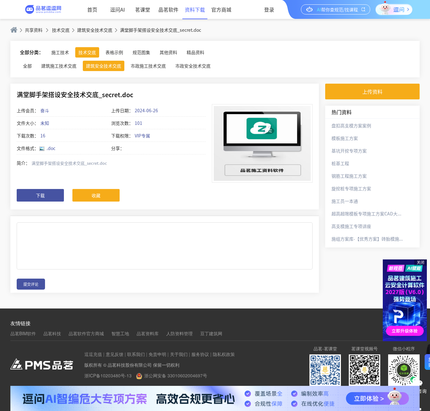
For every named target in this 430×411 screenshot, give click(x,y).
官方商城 (221, 9)
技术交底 (61, 30)
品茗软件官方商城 (86, 333)
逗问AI (117, 9)
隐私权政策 (224, 354)
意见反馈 (114, 354)
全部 (27, 66)
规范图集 (141, 52)
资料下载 (195, 9)
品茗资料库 (148, 333)
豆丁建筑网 (211, 333)
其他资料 (168, 52)
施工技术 (60, 52)
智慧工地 (120, 333)
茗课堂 (142, 9)
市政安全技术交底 (193, 66)
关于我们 (179, 354)
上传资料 (372, 91)
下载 (40, 195)
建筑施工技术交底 (58, 66)
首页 (92, 9)
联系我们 (136, 354)
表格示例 (114, 52)
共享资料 (33, 30)
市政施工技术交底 (148, 66)
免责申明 (157, 354)
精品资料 (195, 52)
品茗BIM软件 (23, 333)
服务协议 (200, 354)
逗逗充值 (93, 354)
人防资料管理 (179, 333)
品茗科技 (52, 333)
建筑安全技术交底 (94, 30)
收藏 (96, 195)
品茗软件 (168, 9)
